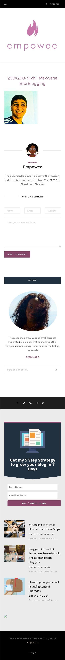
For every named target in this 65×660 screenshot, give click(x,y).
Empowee (32, 167)
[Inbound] (5, 616)
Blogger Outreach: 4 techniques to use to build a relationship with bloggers (44, 555)
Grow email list (39, 596)
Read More (32, 357)
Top (33, 653)
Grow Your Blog (39, 567)
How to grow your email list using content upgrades (44, 586)
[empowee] (32, 35)
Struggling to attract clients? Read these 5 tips (44, 527)
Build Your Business (42, 534)
